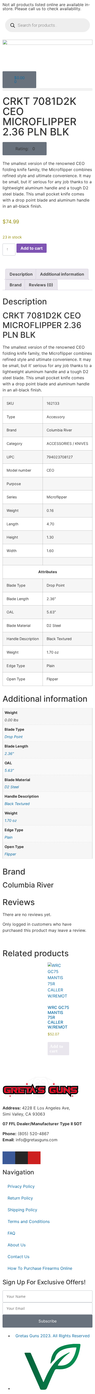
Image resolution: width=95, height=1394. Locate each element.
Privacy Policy (21, 1186)
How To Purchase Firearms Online (40, 1268)
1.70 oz (11, 820)
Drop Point (14, 737)
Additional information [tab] (62, 274)
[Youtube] (34, 1157)
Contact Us (18, 1256)
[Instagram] (21, 1157)
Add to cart (32, 248)
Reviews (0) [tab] (41, 284)
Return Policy (20, 1198)
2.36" (9, 753)
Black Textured (17, 803)
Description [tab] (21, 274)
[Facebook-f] (9, 1157)
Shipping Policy (22, 1209)
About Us (17, 1244)
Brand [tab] (16, 284)
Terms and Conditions (29, 1221)
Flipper (10, 854)
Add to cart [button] (56, 1048)
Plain (8, 837)
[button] (47, 89)
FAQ (11, 1233)
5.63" (9, 770)
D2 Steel (12, 787)
